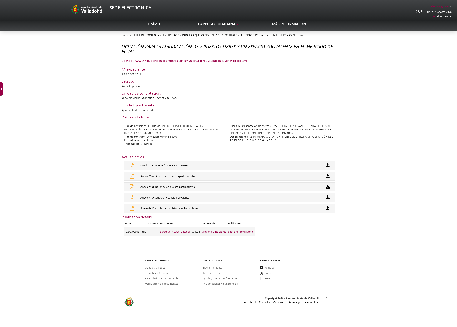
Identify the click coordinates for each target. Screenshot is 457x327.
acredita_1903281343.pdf (175, 231)
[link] (440, 6)
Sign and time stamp (214, 231)
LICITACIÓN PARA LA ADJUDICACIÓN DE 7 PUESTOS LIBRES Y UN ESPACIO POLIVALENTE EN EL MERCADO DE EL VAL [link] (236, 35)
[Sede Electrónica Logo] (87, 9)
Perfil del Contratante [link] (148, 35)
